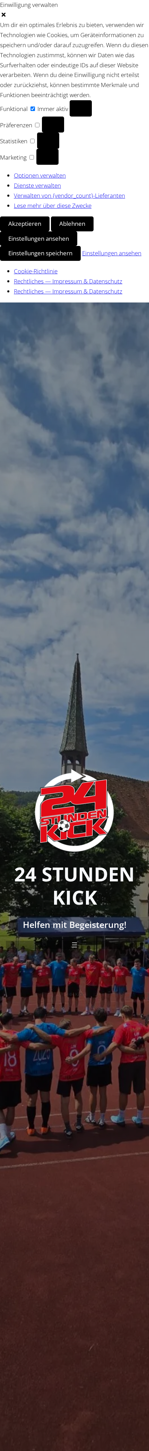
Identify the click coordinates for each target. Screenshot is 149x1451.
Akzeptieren (24, 224)
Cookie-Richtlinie (36, 271)
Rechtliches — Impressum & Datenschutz (68, 281)
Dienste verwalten (37, 185)
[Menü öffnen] (74, 945)
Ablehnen (72, 224)
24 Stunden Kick (74, 885)
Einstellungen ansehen (38, 238)
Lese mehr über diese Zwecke (52, 206)
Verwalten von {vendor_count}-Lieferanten (69, 195)
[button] (74, 15)
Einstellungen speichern (40, 253)
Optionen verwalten (40, 175)
